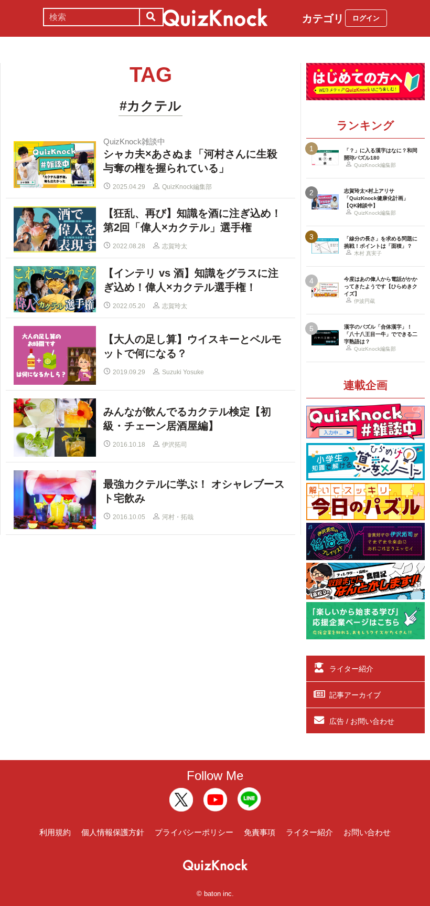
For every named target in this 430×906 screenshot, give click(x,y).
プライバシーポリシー (194, 832)
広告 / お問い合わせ (361, 721)
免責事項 (259, 832)
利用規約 (55, 832)
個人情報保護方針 (112, 832)
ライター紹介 (351, 669)
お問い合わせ (367, 832)
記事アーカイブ (355, 695)
